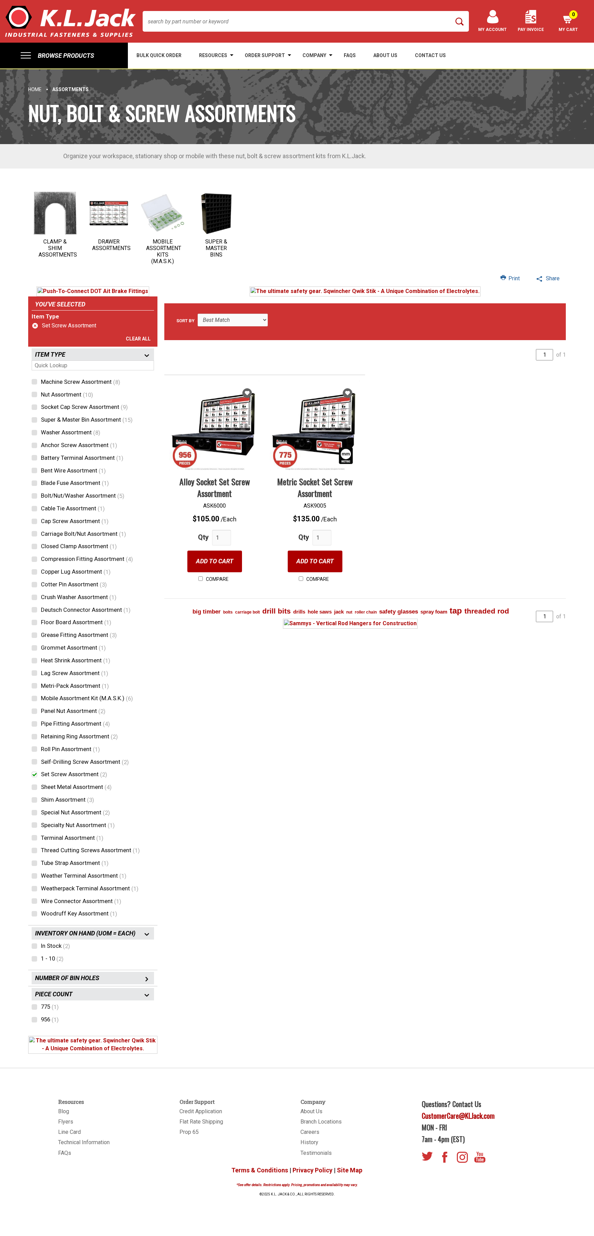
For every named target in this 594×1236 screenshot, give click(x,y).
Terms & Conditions (259, 1170)
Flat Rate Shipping (201, 1121)
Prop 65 (189, 1132)
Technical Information (84, 1142)
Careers (309, 1132)
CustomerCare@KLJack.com (458, 1115)
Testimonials (316, 1153)
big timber (206, 611)
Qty (203, 537)
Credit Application (200, 1111)
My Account (492, 29)
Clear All (138, 338)
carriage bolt (247, 612)
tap (456, 610)
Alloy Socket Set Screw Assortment (214, 487)
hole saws (320, 612)
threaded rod (486, 611)
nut (349, 612)
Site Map (349, 1170)
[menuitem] (64, 55)
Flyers (65, 1121)
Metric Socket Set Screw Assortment (315, 487)
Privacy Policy (312, 1170)
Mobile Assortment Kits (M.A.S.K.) (163, 251)
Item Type (45, 316)
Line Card (69, 1132)
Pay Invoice (531, 29)
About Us (311, 1111)
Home (35, 89)
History (309, 1142)
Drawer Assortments (111, 244)
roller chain (366, 612)
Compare (217, 579)
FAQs (64, 1153)
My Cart (568, 22)
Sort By (185, 320)
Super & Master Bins (216, 248)
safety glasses (398, 611)
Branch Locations (321, 1121)
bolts (228, 612)
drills (299, 612)
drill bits (276, 611)
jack (339, 612)
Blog (63, 1111)
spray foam (433, 612)
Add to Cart (214, 561)
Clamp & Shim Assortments (57, 248)
